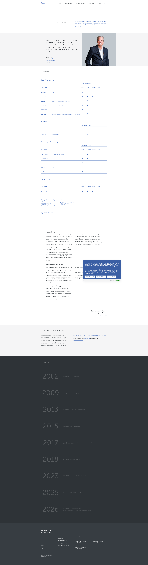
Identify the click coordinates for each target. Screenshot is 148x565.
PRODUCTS (101, 315)
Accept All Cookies (89, 276)
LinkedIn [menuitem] (42, 540)
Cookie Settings (111, 276)
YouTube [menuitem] (42, 548)
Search (104, 3)
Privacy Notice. (90, 273)
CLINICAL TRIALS (100, 318)
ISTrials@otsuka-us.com (91, 346)
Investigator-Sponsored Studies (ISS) (82, 343)
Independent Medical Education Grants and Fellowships (88, 335)
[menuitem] (61, 4)
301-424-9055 (96, 542)
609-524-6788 (79, 542)
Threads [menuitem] (42, 547)
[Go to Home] (43, 3)
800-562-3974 (79, 548)
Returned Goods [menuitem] (60, 538)
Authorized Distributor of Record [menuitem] (63, 540)
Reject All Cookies (101, 276)
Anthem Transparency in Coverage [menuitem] (63, 545)
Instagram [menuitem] (42, 545)
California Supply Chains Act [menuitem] (62, 536)
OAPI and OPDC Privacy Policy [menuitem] (62, 543)
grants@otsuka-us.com (78, 340)
